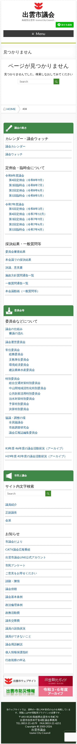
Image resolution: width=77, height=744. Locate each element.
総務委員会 (16, 354)
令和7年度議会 (14, 204)
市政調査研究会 (19, 427)
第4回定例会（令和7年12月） (28, 213)
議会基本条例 (14, 596)
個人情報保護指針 (16, 652)
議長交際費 (12, 620)
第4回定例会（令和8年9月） (27, 180)
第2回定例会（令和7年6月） (27, 224)
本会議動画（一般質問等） (22, 291)
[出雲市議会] (38, 2)
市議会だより (14, 541)
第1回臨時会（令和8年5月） (27, 195)
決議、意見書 (14, 267)
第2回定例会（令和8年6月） (27, 190)
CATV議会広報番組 (17, 549)
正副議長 (11, 512)
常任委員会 (12, 349)
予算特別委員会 (19, 403)
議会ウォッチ (14, 154)
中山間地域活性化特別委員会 (27, 388)
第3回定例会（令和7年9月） (27, 219)
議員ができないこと (18, 636)
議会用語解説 (14, 644)
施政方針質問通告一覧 (19, 275)
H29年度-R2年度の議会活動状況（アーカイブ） (36, 456)
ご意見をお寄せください (21, 573)
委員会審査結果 (15, 251)
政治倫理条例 (14, 604)
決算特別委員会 (19, 409)
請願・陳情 (12, 581)
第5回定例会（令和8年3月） (27, 208)
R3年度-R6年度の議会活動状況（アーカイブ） (35, 448)
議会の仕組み (14, 329)
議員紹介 (11, 504)
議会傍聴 (11, 589)
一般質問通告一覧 (16, 283)
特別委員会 (12, 378)
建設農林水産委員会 (22, 369)
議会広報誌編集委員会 (23, 432)
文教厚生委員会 (19, 359)
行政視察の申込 (15, 660)
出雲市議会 (38, 14)
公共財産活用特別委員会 (24, 393)
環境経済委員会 (19, 364)
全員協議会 (16, 422)
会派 (8, 520)
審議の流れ (16, 333)
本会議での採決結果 (18, 259)
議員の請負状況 (15, 628)
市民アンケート (15, 565)
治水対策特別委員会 (22, 398)
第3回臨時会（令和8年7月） (27, 185)
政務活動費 (12, 612)
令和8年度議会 (14, 175)
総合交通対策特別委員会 (24, 383)
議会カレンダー (15, 146)
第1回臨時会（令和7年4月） (27, 229)
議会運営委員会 (15, 342)
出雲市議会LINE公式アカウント (25, 557)
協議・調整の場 (15, 417)
